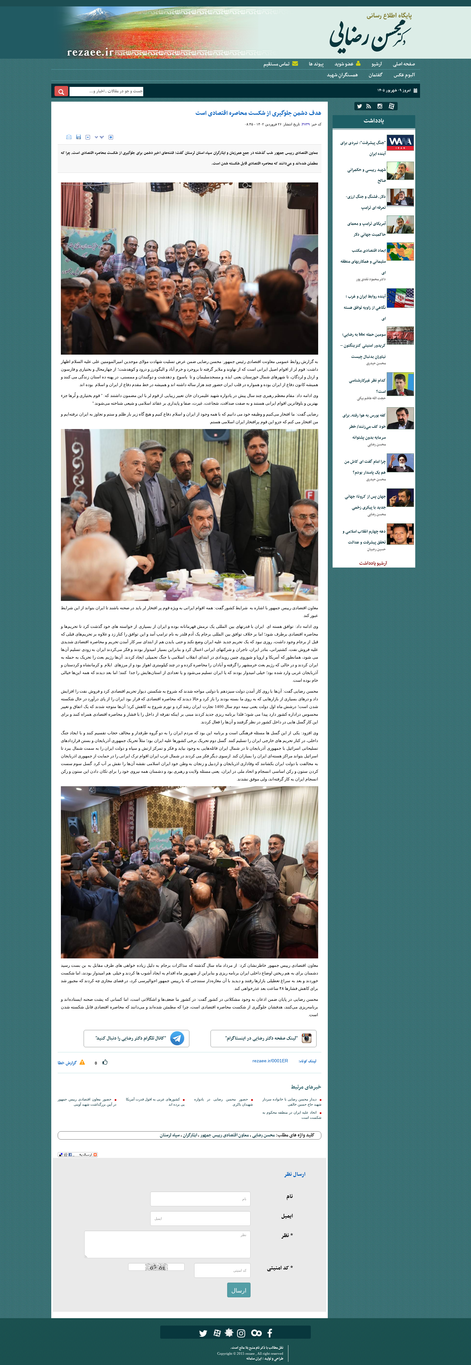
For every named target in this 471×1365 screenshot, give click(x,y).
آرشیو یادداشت (373, 563)
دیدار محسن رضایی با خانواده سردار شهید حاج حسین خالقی (291, 1102)
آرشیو (376, 64)
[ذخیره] (78, 137)
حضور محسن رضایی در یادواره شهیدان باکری (223, 1102)
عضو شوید (344, 64)
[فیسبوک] (269, 1333)
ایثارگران (190, 1135)
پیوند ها (316, 64)
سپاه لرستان (170, 1135)
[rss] (368, 106)
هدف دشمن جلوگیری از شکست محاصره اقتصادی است (258, 113)
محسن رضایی (263, 1135)
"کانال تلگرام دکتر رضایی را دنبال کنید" (131, 1038)
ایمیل (287, 1216)
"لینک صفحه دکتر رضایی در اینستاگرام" (262, 1038)
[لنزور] (228, 1334)
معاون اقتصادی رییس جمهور (224, 1135)
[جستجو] (61, 91)
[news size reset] (99, 137)
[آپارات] (391, 106)
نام (289, 1196)
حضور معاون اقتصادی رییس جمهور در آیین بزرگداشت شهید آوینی (87, 1102)
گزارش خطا (68, 1063)
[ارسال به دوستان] (68, 136)
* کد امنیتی (280, 1268)
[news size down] (88, 137)
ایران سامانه (254, 1359)
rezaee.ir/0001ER (270, 1060)
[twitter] (359, 106)
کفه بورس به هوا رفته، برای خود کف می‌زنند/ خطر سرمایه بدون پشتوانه (364, 426)
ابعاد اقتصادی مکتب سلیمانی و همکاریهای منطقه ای (363, 261)
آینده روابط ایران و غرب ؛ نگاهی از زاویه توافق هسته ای (365, 307)
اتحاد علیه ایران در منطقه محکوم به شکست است (291, 1115)
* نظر (287, 1235)
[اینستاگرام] (379, 106)
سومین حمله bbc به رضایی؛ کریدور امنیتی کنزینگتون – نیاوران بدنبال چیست (363, 345)
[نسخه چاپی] (62, 136)
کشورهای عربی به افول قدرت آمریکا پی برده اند (155, 1102)
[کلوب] (255, 1332)
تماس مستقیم (276, 64)
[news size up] (111, 137)
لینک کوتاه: (308, 1061)
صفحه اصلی (404, 64)
